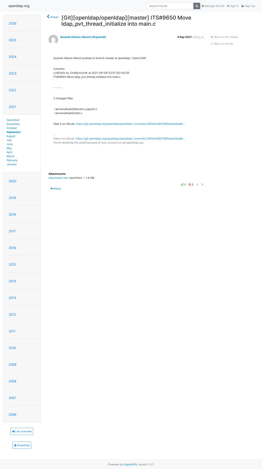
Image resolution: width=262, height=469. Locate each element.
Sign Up (249, 5)
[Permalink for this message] (202, 184)
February (12, 160)
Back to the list (223, 43)
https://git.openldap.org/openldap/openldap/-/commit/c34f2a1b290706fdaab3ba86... (130, 123)
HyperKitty (130, 464)
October (12, 128)
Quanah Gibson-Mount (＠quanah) (83, 37)
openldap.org (19, 6)
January (12, 164)
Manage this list (214, 5)
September (14, 132)
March (10, 156)
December (13, 120)
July (9, 140)
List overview (23, 431)
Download (23, 445)
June (10, 144)
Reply (57, 188)
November (13, 124)
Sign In (234, 5)
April (9, 152)
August (11, 136)
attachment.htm (58, 177)
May (9, 148)
